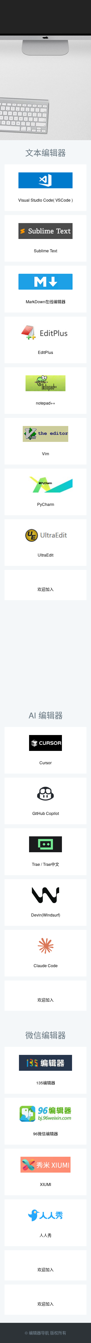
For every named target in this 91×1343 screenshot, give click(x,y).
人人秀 (45, 1235)
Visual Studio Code (35, 200)
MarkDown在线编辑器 (45, 301)
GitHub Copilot (45, 813)
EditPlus (45, 352)
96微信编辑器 (45, 1134)
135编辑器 (45, 1083)
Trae (36, 864)
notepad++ (45, 403)
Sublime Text (45, 251)
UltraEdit (45, 555)
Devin (36, 915)
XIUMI (45, 1184)
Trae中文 (51, 864)
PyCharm (45, 504)
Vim (45, 453)
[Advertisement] (45, 657)
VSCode (63, 200)
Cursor (45, 763)
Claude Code (46, 965)
